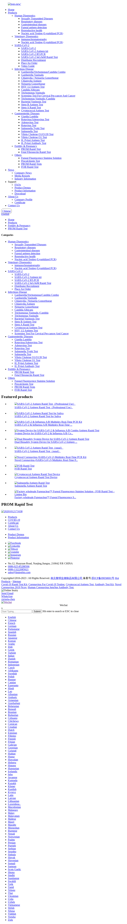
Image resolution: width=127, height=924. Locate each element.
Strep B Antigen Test (32, 104)
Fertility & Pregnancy (26, 146)
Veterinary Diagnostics (26, 36)
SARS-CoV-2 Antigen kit (34, 51)
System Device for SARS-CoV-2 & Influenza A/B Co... (44, 433)
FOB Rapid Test (29, 166)
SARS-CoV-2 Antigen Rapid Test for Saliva (38, 416)
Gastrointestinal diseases (33, 24)
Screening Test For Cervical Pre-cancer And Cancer (48, 95)
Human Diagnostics (25, 15)
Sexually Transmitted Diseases (37, 18)
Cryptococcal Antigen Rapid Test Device (36, 477)
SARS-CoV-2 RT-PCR (33, 54)
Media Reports (22, 175)
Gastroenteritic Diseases (27, 113)
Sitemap (17, 581)
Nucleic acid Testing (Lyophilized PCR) (42, 33)
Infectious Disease (24, 69)
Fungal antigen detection (34, 27)
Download (20, 193)
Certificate (20, 202)
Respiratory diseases (31, 21)
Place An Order (29, 63)
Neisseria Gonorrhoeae (33, 83)
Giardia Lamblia (29, 116)
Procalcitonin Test (30, 161)
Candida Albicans (30, 89)
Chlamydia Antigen (31, 80)
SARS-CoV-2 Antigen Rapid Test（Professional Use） (44, 407)
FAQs (18, 184)
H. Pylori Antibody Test (33, 143)
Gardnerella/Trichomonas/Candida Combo (43, 72)
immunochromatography (34, 39)
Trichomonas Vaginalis (33, 92)
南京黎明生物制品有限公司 (67, 578)
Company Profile (23, 199)
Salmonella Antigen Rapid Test (31, 485)
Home (11, 9)
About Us (13, 196)
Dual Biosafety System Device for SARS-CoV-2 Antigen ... (46, 442)
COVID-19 (14, 520)
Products (12, 12)
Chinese (6, 211)
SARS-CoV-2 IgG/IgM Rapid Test (39, 57)
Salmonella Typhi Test (32, 128)
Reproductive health (31, 30)
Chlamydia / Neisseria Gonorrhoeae (40, 77)
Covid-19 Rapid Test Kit (14, 584)
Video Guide (28, 66)
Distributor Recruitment (33, 60)
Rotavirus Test (28, 125)
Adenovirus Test (29, 122)
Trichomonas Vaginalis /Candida (38, 98)
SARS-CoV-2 (22, 45)
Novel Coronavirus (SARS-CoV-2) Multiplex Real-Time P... (46, 460)
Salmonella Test (29, 131)
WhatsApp (7, 596)
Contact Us (14, 205)
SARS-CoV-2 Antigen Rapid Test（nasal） (38, 451)
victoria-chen (8, 599)
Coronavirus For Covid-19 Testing (46, 584)
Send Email (7, 593)
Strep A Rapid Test (31, 107)
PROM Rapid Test (31, 149)
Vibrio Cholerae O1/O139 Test (37, 134)
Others (18, 155)
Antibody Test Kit (104, 584)
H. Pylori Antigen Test (33, 140)
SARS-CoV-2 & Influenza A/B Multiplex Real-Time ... (43, 424)
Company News (23, 172)
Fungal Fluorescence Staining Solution (41, 158)
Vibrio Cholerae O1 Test (34, 137)
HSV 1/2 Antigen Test (32, 86)
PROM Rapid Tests (31, 164)
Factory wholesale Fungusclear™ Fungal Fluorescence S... (45, 497)
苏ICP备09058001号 (103, 578)
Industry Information (25, 178)
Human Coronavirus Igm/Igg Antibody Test (50, 587)
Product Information (25, 190)
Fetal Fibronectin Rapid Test (36, 152)
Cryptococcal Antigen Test (35, 110)
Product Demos (23, 187)
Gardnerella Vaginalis (32, 75)
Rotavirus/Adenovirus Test (35, 119)
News (11, 169)
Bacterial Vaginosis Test (33, 101)
